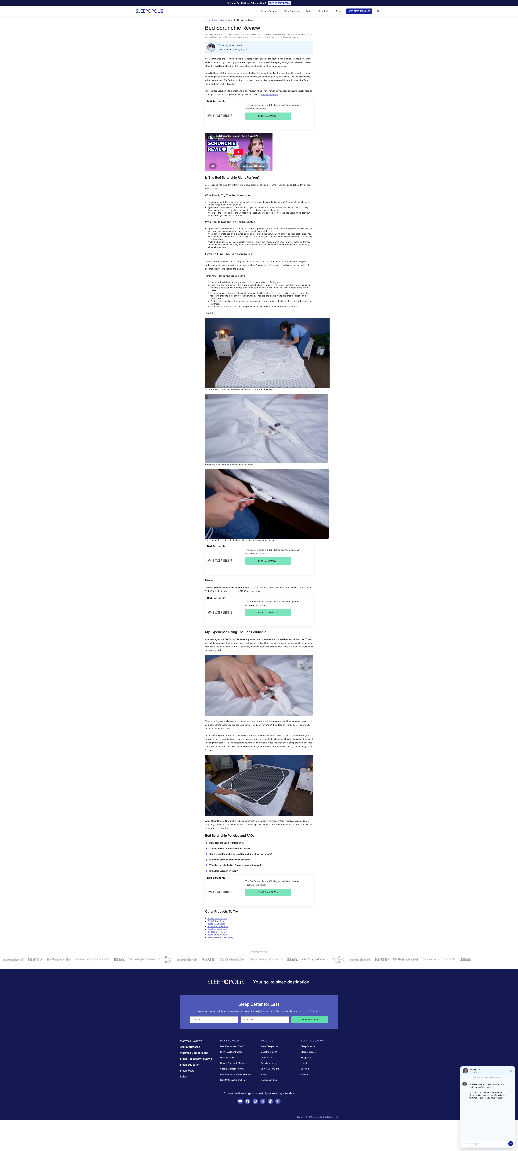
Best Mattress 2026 (359, 11)
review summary (269, 94)
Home (207, 20)
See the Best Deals (279, 3)
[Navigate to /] (226, 982)
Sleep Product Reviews (222, 20)
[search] (378, 11)
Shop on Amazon (268, 116)
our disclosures (292, 37)
